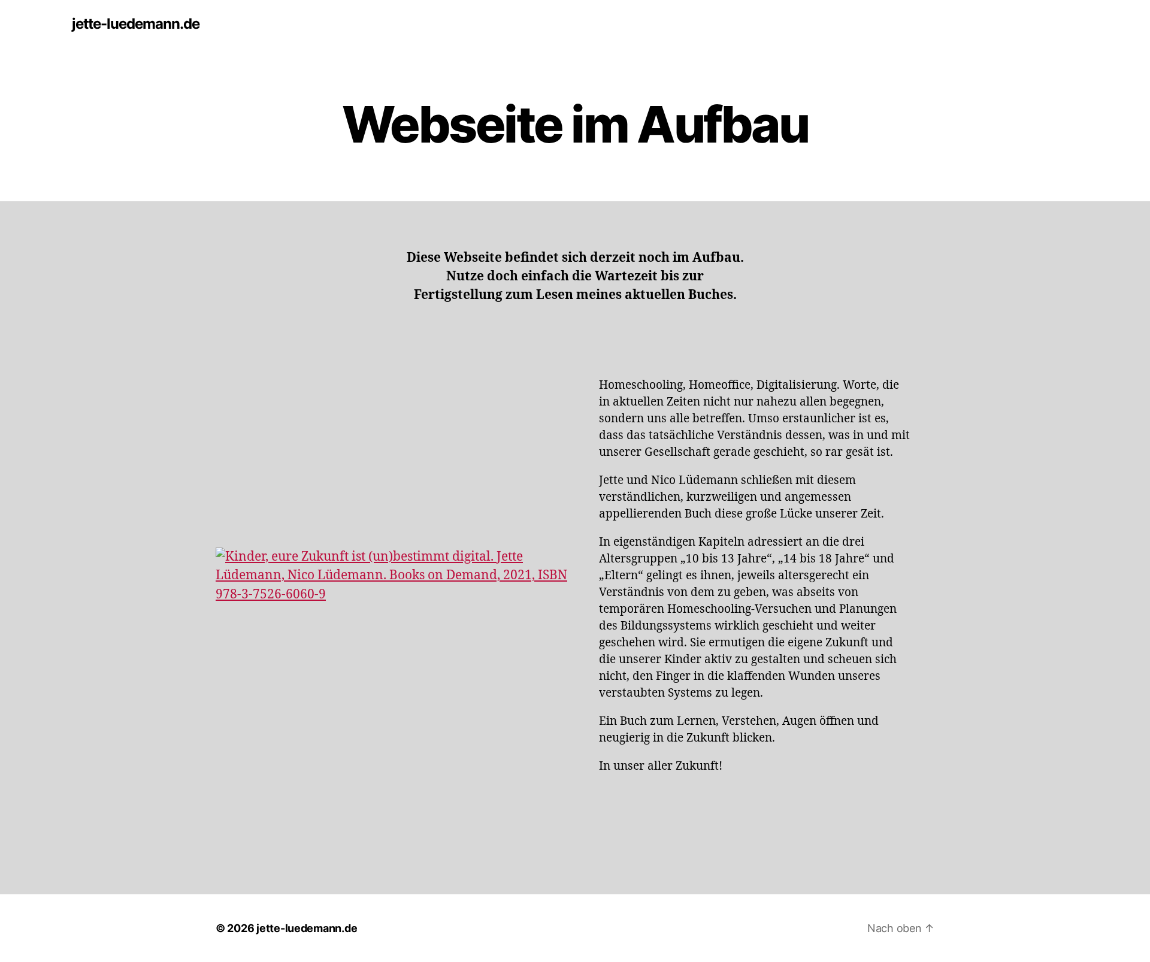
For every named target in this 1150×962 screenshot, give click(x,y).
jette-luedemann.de (135, 24)
